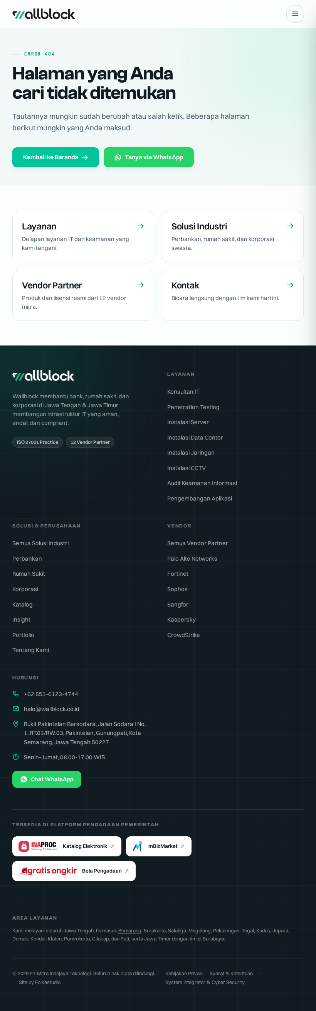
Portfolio (23, 635)
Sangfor (177, 604)
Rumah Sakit (28, 573)
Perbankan (27, 558)
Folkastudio (48, 982)
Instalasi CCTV (186, 468)
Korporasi (25, 589)
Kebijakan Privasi (184, 973)
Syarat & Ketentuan (231, 973)
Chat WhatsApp (52, 779)
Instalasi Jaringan (191, 452)
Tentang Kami (30, 650)
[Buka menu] (295, 13)
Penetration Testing (193, 407)
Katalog (22, 604)
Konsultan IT (183, 391)
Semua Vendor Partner (197, 543)
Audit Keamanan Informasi (202, 483)
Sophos (177, 589)
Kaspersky (181, 619)
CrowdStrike (183, 635)
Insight (21, 619)
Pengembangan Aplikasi (199, 498)
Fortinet (177, 573)
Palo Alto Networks (192, 558)
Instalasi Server (188, 422)
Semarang (129, 930)
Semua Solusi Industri (40, 543)
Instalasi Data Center (195, 437)
